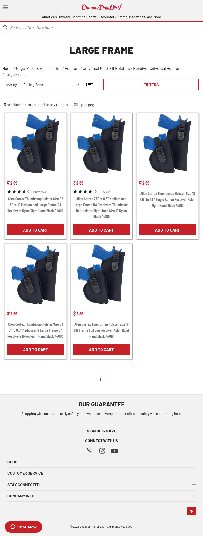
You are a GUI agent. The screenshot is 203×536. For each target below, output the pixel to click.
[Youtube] (114, 450)
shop (12, 461)
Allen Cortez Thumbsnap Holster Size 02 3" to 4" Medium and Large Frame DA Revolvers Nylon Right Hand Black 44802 (35, 204)
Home (7, 68)
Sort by (11, 85)
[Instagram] (102, 450)
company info (20, 495)
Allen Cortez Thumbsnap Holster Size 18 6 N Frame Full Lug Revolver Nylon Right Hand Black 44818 (101, 330)
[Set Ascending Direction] (89, 84)
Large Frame (16, 74)
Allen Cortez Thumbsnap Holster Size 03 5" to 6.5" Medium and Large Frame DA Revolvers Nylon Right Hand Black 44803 (35, 330)
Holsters (72, 68)
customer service (25, 473)
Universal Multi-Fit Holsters (106, 68)
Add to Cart (35, 229)
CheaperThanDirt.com (93, 526)
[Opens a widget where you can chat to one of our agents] (23, 527)
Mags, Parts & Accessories (38, 68)
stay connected (23, 484)
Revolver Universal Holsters (157, 68)
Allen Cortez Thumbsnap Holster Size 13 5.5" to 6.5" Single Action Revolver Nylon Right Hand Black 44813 (167, 199)
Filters (151, 84)
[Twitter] (89, 450)
